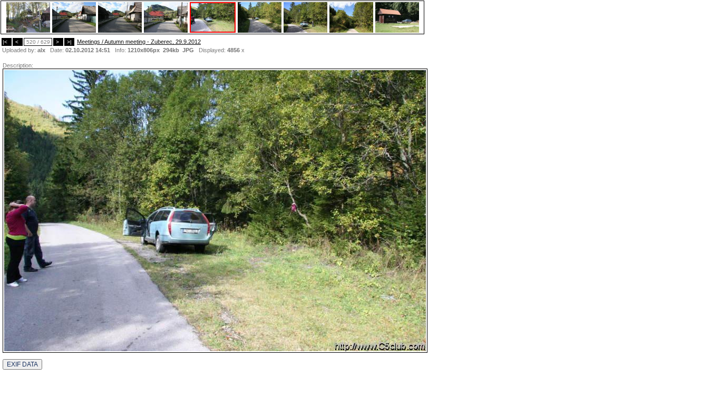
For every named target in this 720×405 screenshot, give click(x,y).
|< (7, 42)
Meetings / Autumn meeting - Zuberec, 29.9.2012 (139, 41)
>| (69, 42)
